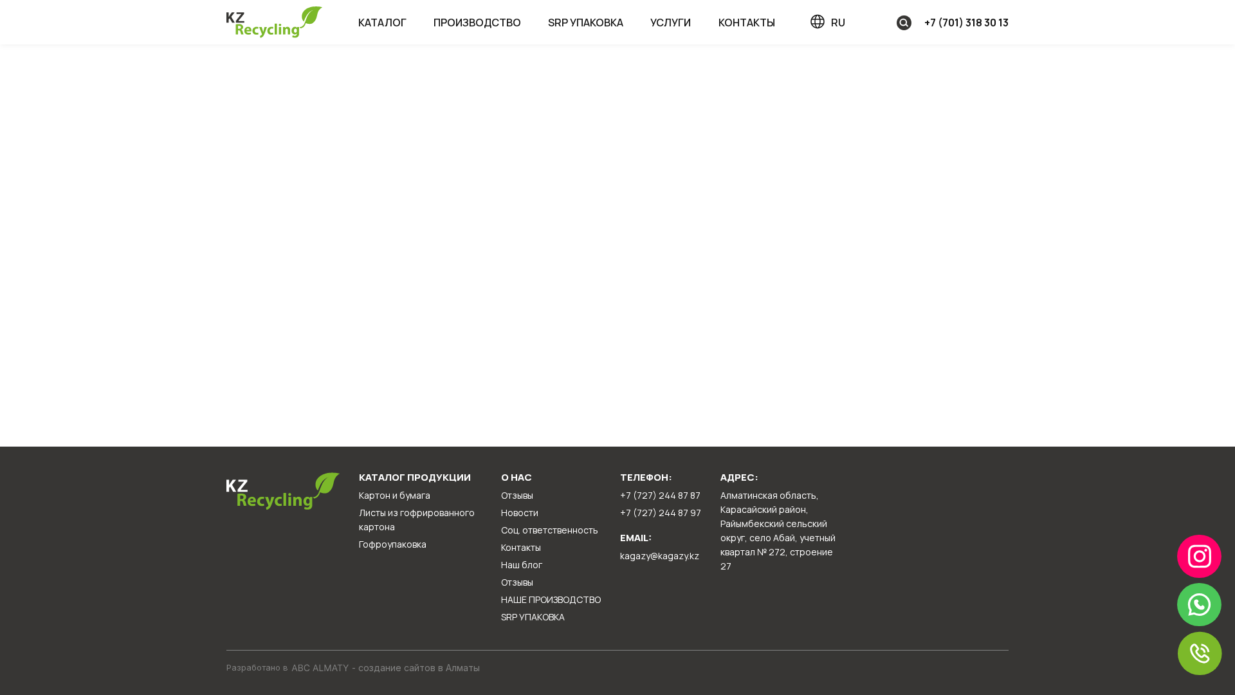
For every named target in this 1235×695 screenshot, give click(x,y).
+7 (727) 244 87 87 (660, 495)
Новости (519, 512)
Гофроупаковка (392, 544)
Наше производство (551, 599)
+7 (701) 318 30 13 (966, 22)
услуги (670, 22)
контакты (746, 22)
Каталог (382, 22)
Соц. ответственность (549, 530)
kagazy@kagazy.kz (659, 556)
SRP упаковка (585, 22)
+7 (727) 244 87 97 (660, 512)
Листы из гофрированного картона (417, 519)
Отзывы (517, 495)
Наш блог (521, 565)
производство (477, 22)
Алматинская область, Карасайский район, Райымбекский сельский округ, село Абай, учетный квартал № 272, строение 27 (778, 530)
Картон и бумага (394, 495)
